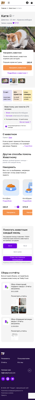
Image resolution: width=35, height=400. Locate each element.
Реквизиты (5, 358)
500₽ (10, 246)
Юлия (8, 113)
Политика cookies (7, 393)
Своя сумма (17, 252)
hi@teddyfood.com (8, 373)
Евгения (9, 116)
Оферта (4, 395)
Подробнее (28, 146)
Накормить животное (17, 68)
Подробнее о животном (16, 73)
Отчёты (4, 362)
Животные (12, 8)
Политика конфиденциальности (12, 390)
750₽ (25, 246)
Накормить (11, 212)
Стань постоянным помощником (17, 258)
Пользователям (24, 358)
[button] (17, 39)
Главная (3, 8)
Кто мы (20, 362)
